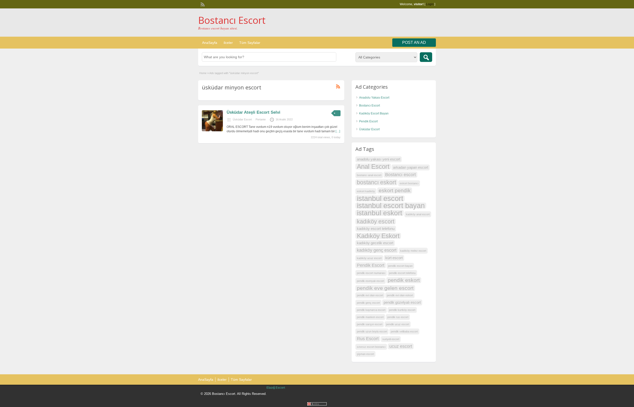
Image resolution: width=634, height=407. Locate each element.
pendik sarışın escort (369, 324)
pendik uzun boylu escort (372, 331)
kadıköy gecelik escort (375, 243)
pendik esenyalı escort (370, 280)
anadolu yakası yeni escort (378, 159)
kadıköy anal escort (418, 214)
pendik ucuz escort (397, 324)
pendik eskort (404, 280)
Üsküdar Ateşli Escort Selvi (253, 112)
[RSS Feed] (202, 4)
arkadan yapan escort (410, 167)
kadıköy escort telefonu (376, 228)
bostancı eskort (376, 182)
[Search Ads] (426, 57)
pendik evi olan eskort (400, 295)
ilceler (228, 43)
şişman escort (365, 354)
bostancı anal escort (369, 175)
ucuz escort (400, 346)
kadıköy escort (375, 221)
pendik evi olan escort (370, 295)
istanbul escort (380, 198)
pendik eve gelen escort (385, 288)
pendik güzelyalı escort (402, 302)
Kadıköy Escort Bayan (374, 113)
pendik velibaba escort (404, 331)
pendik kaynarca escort (371, 309)
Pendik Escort (368, 121)
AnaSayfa (209, 43)
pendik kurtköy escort (402, 309)
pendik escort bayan (400, 265)
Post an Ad (414, 42)
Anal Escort (373, 166)
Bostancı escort (400, 174)
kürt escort (394, 258)
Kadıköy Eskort (378, 236)
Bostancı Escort (231, 20)
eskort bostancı (409, 183)
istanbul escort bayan (391, 206)
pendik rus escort (397, 317)
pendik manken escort (370, 317)
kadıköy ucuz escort (369, 258)
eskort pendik (395, 190)
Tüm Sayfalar (249, 43)
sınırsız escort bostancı (371, 346)
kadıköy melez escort (413, 250)
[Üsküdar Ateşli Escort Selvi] (212, 130)
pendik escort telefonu (402, 272)
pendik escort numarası (371, 272)
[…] (338, 131)
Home (203, 73)
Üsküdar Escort (242, 119)
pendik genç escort (368, 302)
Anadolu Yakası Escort (374, 97)
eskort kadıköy (366, 191)
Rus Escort (368, 338)
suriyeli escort (390, 339)
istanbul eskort (379, 213)
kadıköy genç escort (376, 250)
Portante (261, 119)
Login (430, 4)
